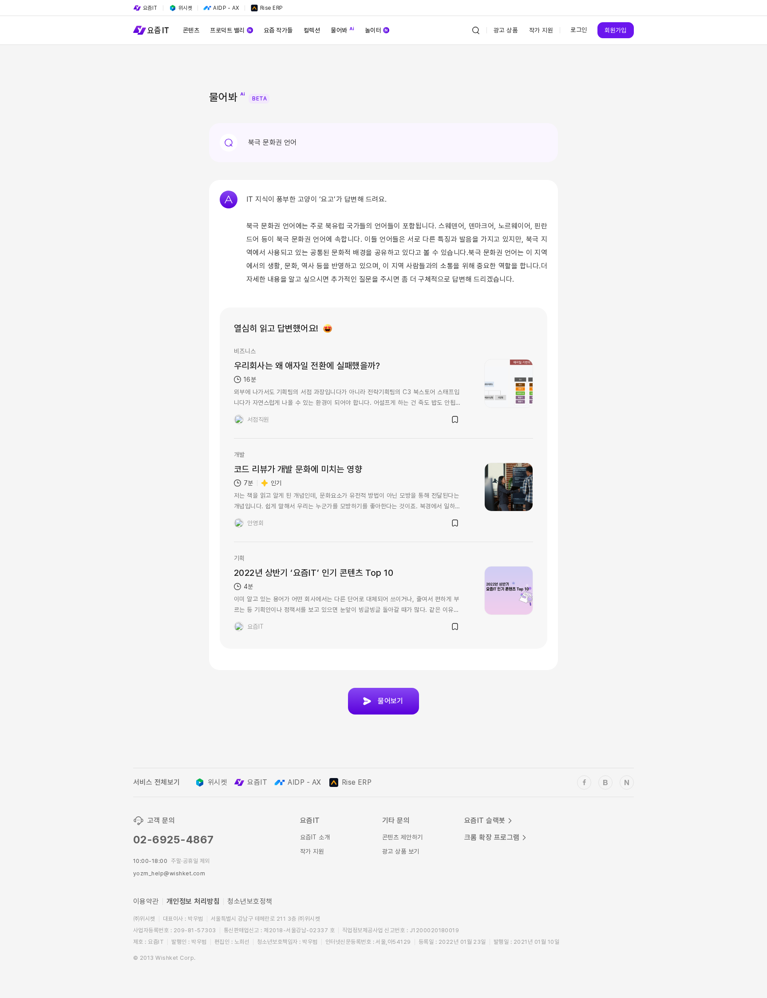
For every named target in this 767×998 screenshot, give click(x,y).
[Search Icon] (475, 30)
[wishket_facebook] (584, 782)
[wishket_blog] (605, 782)
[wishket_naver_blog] (627, 782)
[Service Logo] (151, 30)
